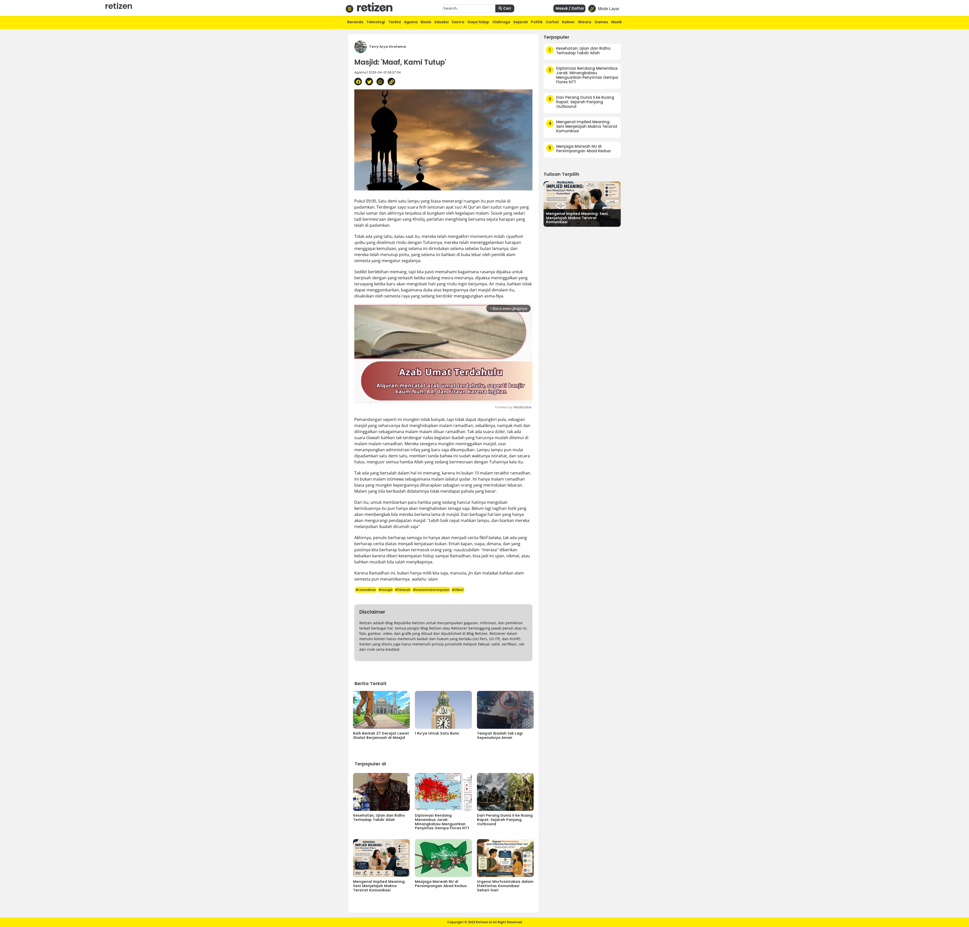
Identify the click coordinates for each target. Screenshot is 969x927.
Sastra (458, 21)
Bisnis (426, 21)
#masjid (385, 590)
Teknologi (375, 21)
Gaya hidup (478, 21)
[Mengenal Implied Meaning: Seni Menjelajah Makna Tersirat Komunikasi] (582, 203)
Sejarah (520, 21)
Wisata (584, 21)
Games (601, 21)
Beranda (355, 21)
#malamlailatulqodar (431, 590)
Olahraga (501, 21)
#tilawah (402, 590)
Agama (411, 21)
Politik (537, 21)
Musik (616, 21)
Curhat (552, 21)
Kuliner (568, 21)
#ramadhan (366, 590)
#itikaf (458, 590)
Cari (506, 8)
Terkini (394, 21)
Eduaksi (442, 21)
